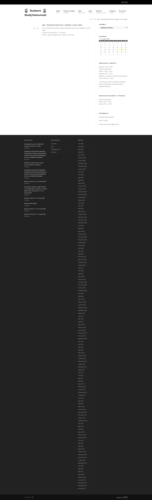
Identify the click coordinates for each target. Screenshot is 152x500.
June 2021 (81, 271)
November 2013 (82, 457)
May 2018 (80, 347)
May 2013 (80, 469)
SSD (35, 11)
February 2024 (82, 214)
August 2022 (81, 245)
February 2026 (82, 158)
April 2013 (80, 471)
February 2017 (82, 387)
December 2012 (82, 483)
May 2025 (80, 177)
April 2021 (80, 273)
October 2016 (82, 395)
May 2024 (80, 206)
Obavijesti (54, 152)
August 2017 (81, 370)
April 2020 (80, 296)
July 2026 (80, 143)
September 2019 (82, 310)
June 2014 (81, 440)
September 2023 (82, 223)
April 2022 (80, 254)
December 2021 (82, 259)
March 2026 (81, 155)
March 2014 (81, 449)
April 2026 (80, 152)
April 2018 (80, 350)
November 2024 (82, 194)
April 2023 (80, 228)
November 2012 (82, 485)
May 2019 (80, 319)
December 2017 (82, 361)
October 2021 (82, 265)
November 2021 (82, 262)
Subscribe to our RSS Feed (124, 2)
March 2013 (81, 474)
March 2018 (81, 353)
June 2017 (81, 375)
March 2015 (81, 432)
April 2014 (80, 446)
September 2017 (82, 367)
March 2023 (81, 231)
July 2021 (80, 268)
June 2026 (81, 146)
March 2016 (81, 406)
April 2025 (80, 180)
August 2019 (81, 313)
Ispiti (95, 19)
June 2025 (81, 175)
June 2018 (81, 344)
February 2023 (82, 234)
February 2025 (82, 186)
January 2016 (82, 409)
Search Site (127, 2)
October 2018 (82, 336)
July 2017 (80, 372)
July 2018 (80, 341)
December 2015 (82, 412)
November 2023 (82, 220)
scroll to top (119, 497)
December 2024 (82, 191)
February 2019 (82, 327)
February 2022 (82, 256)
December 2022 (82, 237)
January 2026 (82, 160)
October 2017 (82, 364)
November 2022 (82, 240)
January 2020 (82, 305)
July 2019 (80, 316)
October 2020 (82, 288)
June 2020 (81, 293)
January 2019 (82, 330)
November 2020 (82, 285)
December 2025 (82, 163)
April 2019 (80, 322)
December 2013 (82, 454)
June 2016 (81, 398)
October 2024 (82, 197)
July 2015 (80, 423)
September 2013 (82, 463)
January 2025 (82, 189)
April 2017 (80, 381)
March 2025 (81, 183)
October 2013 (82, 460)
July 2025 (80, 172)
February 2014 (82, 451)
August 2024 (81, 200)
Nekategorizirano (55, 149)
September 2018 (82, 338)
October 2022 (82, 242)
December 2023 (82, 217)
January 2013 (82, 480)
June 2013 (81, 466)
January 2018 (82, 358)
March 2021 (81, 276)
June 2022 (81, 248)
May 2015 (80, 426)
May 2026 (80, 149)
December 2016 (82, 392)
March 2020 (81, 299)
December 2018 (82, 333)
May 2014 (80, 443)
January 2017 (82, 389)
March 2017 (81, 384)
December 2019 (82, 307)
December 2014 (82, 437)
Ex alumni (53, 143)
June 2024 (81, 203)
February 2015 (82, 435)
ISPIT (34, 28)
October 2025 (82, 169)
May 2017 (80, 378)
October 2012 (82, 488)
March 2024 (81, 211)
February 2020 (82, 302)
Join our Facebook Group (122, 2)
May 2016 (80, 401)
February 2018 (82, 355)
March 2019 (81, 324)
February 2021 (82, 279)
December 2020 (82, 282)
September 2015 (82, 420)
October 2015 (82, 418)
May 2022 (80, 251)
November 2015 (82, 415)
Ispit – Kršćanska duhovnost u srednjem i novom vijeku (62, 25)
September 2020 (82, 290)
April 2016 (80, 403)
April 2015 (80, 429)
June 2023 (81, 225)
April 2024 (80, 208)
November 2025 (82, 166)
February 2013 (82, 477)
